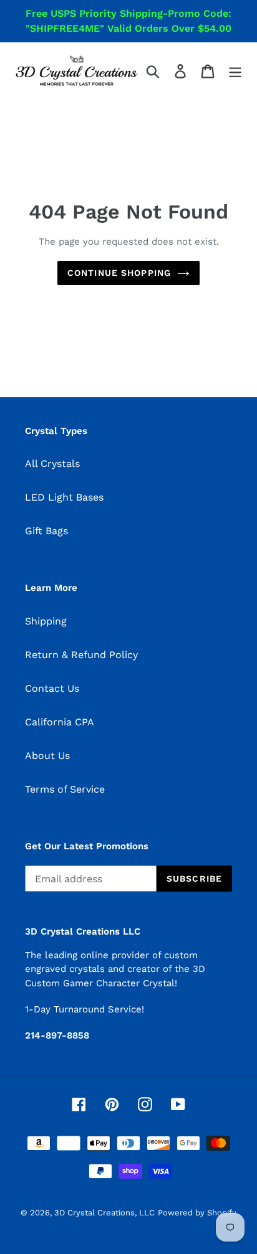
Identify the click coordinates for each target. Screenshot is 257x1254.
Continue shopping (119, 273)
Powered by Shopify (197, 1212)
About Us (47, 755)
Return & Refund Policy (81, 655)
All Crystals (52, 463)
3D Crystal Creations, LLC (104, 1212)
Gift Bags (46, 531)
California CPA (59, 722)
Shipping (46, 621)
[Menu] (235, 71)
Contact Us (52, 688)
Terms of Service (65, 789)
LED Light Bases (64, 497)
